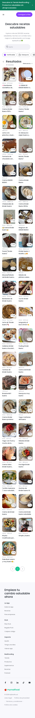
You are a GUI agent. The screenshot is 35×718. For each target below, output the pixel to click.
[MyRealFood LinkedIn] (17, 683)
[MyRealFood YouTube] (30, 683)
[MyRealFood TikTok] (23, 683)
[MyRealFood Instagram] (11, 683)
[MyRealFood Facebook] (5, 683)
